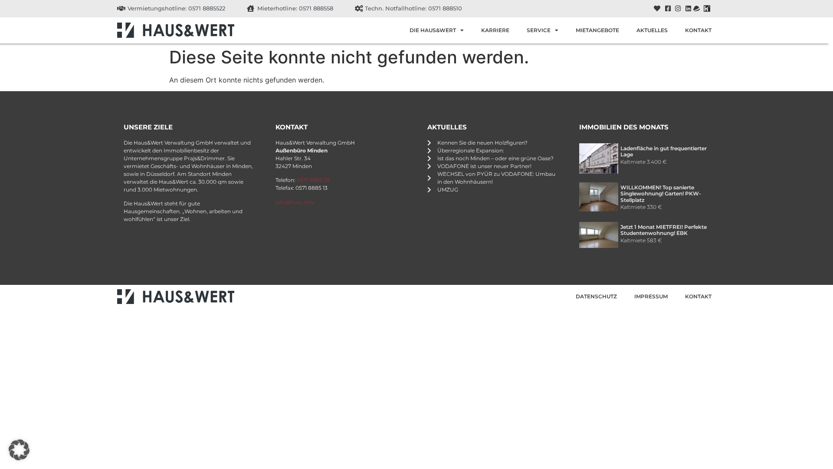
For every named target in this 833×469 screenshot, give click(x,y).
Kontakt (698, 30)
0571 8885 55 (313, 180)
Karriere (495, 30)
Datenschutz (596, 296)
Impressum (651, 296)
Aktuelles (652, 30)
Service (539, 30)
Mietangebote (597, 30)
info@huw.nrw (294, 202)
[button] (19, 450)
